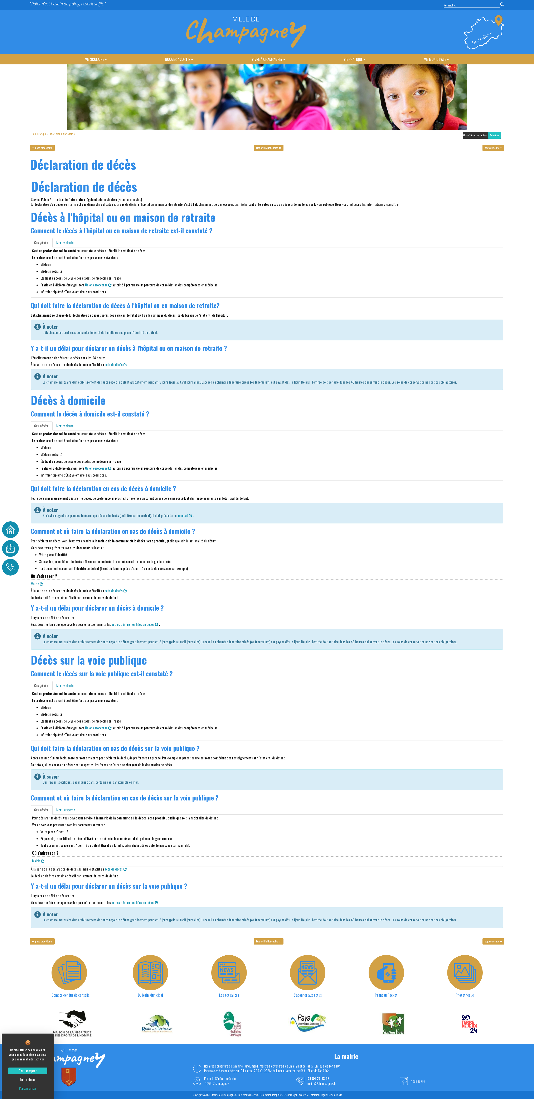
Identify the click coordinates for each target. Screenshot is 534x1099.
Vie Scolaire (94, 59)
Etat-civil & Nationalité (62, 134)
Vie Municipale (435, 59)
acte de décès (114, 364)
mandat (183, 515)
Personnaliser (28, 1088)
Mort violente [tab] (64, 242)
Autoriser (494, 135)
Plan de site (336, 1095)
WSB (306, 1095)
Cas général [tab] (41, 242)
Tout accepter (28, 1070)
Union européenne (96, 284)
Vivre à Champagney (267, 59)
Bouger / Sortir (177, 59)
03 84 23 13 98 (318, 1078)
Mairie (35, 583)
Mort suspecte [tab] (65, 809)
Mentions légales (319, 1095)
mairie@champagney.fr (321, 1083)
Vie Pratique (353, 59)
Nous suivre (418, 1081)
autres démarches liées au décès (133, 624)
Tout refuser (28, 1079)
